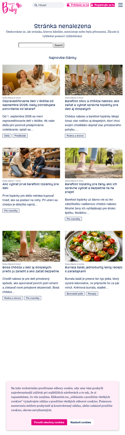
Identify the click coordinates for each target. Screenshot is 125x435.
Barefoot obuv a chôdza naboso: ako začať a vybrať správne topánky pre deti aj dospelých (92, 105)
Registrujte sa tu (104, 5)
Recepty (92, 293)
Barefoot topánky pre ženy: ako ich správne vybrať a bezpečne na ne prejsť (91, 188)
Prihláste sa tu (80, 5)
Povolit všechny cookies (49, 422)
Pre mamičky (11, 210)
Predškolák (20, 135)
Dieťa (7, 135)
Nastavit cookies (80, 422)
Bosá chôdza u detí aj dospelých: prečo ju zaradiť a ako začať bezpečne (30, 269)
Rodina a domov (75, 135)
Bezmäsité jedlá (75, 293)
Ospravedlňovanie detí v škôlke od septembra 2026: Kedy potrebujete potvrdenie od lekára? (28, 105)
